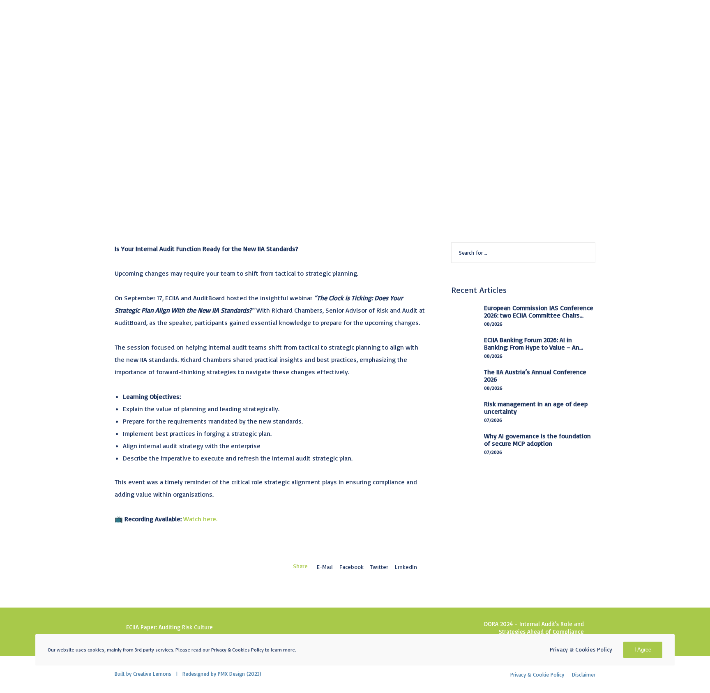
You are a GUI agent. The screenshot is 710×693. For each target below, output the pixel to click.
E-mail (325, 566)
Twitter (379, 566)
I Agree (642, 650)
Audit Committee (142, 76)
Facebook (351, 566)
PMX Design (231, 673)
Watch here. (200, 519)
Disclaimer (583, 674)
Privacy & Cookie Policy (537, 674)
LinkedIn (406, 566)
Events (187, 76)
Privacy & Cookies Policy (581, 649)
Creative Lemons (152, 673)
